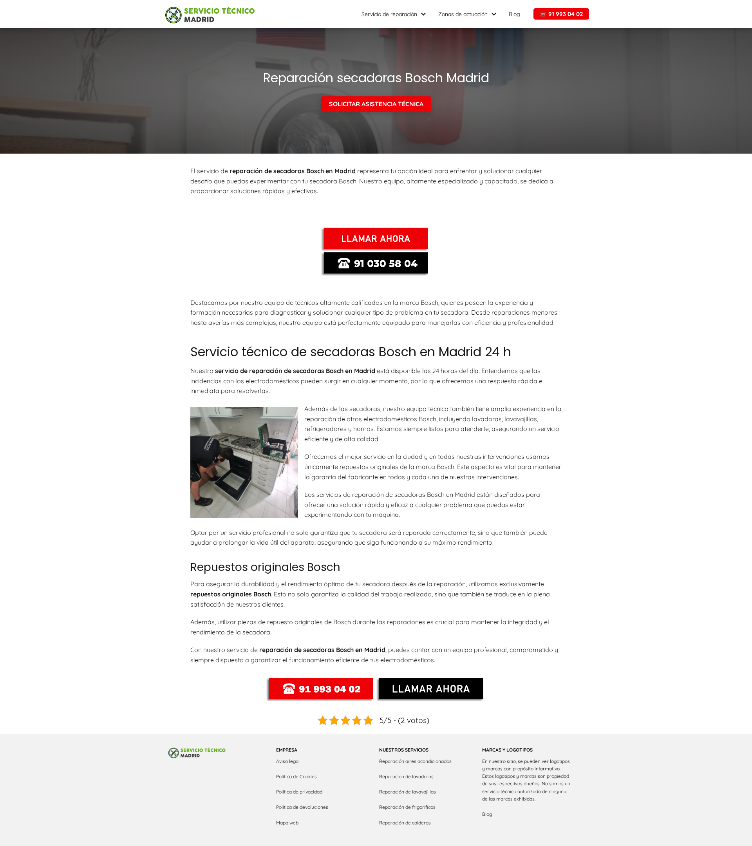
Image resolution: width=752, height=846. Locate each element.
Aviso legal (288, 761)
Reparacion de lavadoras (406, 776)
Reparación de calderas (405, 823)
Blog (514, 14)
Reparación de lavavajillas (407, 792)
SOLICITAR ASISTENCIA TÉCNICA (376, 104)
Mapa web (287, 823)
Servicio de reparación (389, 14)
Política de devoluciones (302, 807)
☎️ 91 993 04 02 (561, 14)
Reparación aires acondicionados (415, 761)
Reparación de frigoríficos (407, 807)
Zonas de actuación (463, 14)
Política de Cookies (296, 776)
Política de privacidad (299, 792)
